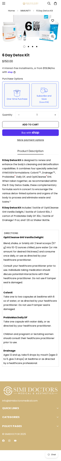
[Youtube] (15, 440)
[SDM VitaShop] (30, 3)
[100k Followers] (9, 440)
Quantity (7, 114)
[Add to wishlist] (52, 20)
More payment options (30, 140)
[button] (55, 3)
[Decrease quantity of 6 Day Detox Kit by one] (18, 115)
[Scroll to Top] (56, 445)
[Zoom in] (52, 36)
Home (11, 10)
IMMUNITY (26, 10)
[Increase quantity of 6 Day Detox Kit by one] (55, 115)
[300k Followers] (3, 440)
